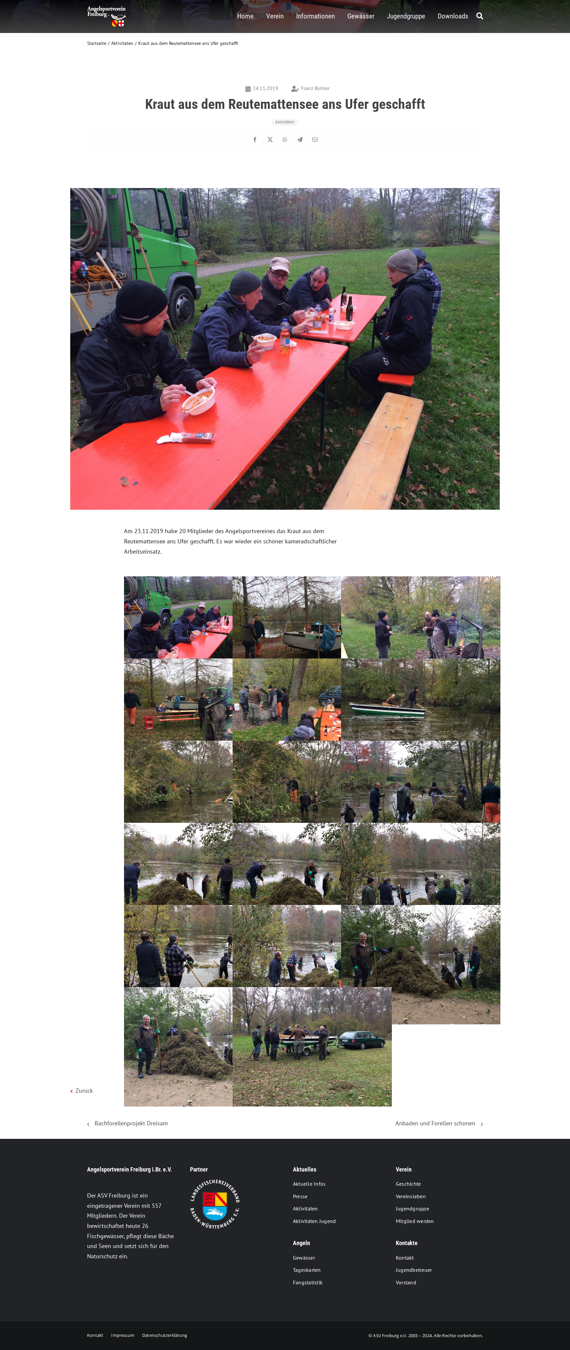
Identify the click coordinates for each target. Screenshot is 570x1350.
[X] (270, 139)
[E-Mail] (315, 139)
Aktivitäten (284, 122)
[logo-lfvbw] (214, 1182)
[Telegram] (300, 139)
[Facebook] (255, 139)
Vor (473, 1119)
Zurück (177, 1119)
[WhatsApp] (285, 139)
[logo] (107, 9)
